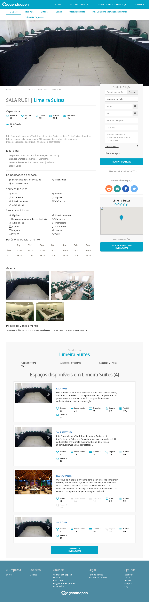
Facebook (125, 188)
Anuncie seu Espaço (62, 574)
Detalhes (44, 12)
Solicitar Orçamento (121, 162)
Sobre (58, 4)
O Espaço (14, 12)
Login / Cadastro (79, 4)
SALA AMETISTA (64, 432)
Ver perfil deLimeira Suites (75, 549)
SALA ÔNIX (61, 522)
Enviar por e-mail (117, 188)
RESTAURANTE (64, 475)
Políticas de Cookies (97, 577)
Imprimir (109, 188)
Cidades (33, 574)
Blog (126, 586)
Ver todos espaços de (122, 246)
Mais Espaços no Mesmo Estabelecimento (110, 12)
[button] (18, 393)
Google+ (128, 583)
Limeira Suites (49, 100)
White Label (58, 586)
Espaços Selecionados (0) (112, 4)
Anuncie (139, 4)
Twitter (134, 188)
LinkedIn (128, 580)
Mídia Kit (57, 577)
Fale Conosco (59, 580)
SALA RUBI (61, 388)
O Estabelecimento (77, 12)
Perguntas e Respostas (64, 583)
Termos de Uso (95, 574)
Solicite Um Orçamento (34, 17)
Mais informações (121, 239)
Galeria (59, 12)
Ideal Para (29, 12)
